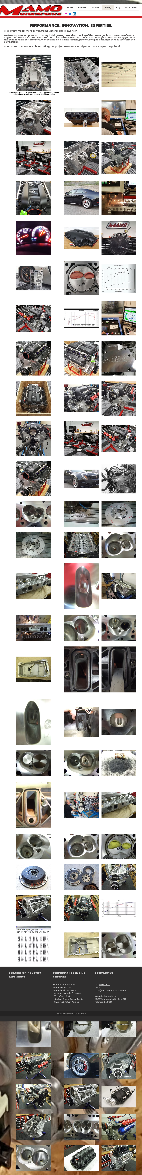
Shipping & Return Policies (66, 1002)
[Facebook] (70, 13)
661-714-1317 (104, 984)
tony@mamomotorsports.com (110, 990)
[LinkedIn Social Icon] (74, 13)
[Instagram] (66, 13)
